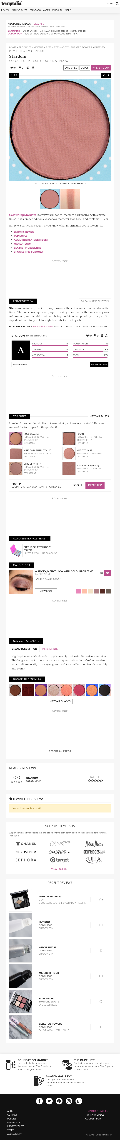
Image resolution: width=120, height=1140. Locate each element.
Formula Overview (42, 326)
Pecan (80, 434)
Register (95, 485)
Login (109, 3)
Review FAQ (13, 1122)
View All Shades (60, 701)
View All (39, 23)
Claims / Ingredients (27, 248)
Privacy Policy (15, 1126)
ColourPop (15, 33)
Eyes (48, 47)
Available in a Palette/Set (31, 239)
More (68, 10)
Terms (10, 1130)
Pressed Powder (81, 47)
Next (108, 75)
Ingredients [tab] (50, 649)
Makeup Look (22, 243)
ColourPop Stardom (22, 215)
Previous (103, 75)
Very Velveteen (32, 464)
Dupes (85, 67)
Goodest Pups (93, 1118)
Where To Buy (99, 364)
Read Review (20, 364)
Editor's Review (24, 231)
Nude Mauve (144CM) (88, 465)
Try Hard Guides (94, 1115)
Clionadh (14, 30)
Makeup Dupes (19, 10)
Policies (11, 1118)
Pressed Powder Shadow (48, 61)
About (11, 1111)
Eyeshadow (61, 47)
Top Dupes (21, 235)
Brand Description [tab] (24, 649)
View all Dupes (99, 416)
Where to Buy (100, 67)
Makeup (38, 47)
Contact (12, 1115)
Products (25, 47)
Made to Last (84, 450)
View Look (46, 591)
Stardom (17, 56)
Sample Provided (100, 301)
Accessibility (14, 1134)
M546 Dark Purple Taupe (37, 450)
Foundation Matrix (40, 10)
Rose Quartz (31, 434)
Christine (44, 574)
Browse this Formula (28, 251)
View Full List (60, 869)
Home (12, 47)
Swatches (57, 10)
